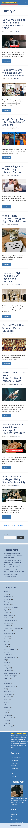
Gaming (6, 652)
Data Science (8, 618)
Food (5, 647)
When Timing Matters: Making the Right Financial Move (14, 218)
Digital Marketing (9, 620)
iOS (5, 660)
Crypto (6, 610)
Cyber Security (8, 615)
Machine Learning (9, 676)
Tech (5, 712)
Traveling (7, 720)
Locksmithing (8, 670)
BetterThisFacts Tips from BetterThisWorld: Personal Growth (13, 376)
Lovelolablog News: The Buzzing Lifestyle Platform (13, 169)
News (5, 681)
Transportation (8, 718)
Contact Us (14, 817)
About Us (14, 814)
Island (6, 662)
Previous (5, 525)
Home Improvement (10, 657)
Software (6, 707)
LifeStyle (6, 668)
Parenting (7, 683)
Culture (6, 612)
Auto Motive (7, 597)
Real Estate (7, 697)
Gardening (7, 655)
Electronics (7, 631)
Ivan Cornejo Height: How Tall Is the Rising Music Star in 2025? (14, 24)
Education (7, 626)
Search (6, 535)
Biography (7, 599)
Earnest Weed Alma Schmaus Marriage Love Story (13, 328)
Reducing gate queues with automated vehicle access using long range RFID (13, 556)
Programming (8, 694)
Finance (6, 639)
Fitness (6, 641)
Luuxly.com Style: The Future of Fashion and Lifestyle (12, 277)
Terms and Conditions (17, 822)
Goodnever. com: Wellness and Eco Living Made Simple (13, 72)
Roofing (6, 702)
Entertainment (8, 633)
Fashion (6, 636)
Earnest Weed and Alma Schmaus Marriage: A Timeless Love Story (13, 428)
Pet (5, 689)
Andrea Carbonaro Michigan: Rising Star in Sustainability (13, 479)
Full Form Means (9, 649)
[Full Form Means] (9, 2)
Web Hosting (8, 726)
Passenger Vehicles (9, 686)
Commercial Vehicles (10, 607)
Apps (5, 594)
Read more (7, 61)
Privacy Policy (15, 819)
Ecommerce (7, 623)
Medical (6, 678)
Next (22, 525)
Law (5, 665)
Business (6, 604)
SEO (5, 705)
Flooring (6, 644)
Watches (6, 723)
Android (6, 591)
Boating (6, 602)
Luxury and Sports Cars (11, 673)
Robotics (6, 699)
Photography (8, 691)
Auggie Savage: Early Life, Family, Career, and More (14, 122)
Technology (7, 715)
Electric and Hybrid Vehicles (12, 628)
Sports (6, 710)
